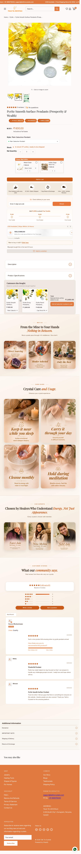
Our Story (46, 775)
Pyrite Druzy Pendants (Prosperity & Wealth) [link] (27, 303)
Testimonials (47, 781)
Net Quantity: (12, 151)
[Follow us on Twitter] (40, 829)
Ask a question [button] (52, 607)
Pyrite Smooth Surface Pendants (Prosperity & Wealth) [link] (11, 303)
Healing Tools (9, 778)
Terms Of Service (10, 801)
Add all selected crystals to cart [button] (62, 304)
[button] (74, 9)
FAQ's (6, 795)
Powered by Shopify (41, 842)
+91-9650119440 (9, 2)
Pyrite (11, 17)
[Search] (57, 9)
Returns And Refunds (11, 798)
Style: (18, 137)
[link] (12, 295)
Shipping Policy (49, 784)
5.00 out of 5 (45, 585)
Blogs (45, 778)
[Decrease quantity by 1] (20, 152)
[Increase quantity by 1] (33, 152)
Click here (25, 242)
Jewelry (7, 775)
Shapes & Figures (10, 781)
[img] (33, 636)
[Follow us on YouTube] (51, 829)
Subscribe (11, 843)
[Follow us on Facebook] (36, 829)
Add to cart (40, 179)
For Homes (8, 784)
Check (62, 204)
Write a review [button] (27, 607)
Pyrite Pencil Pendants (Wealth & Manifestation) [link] (40, 303)
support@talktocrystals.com (24, 2)
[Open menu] (5, 9)
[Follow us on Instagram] (44, 829)
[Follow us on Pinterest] (47, 829)
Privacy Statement (10, 805)
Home (6, 17)
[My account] (70, 9)
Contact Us (8, 808)
